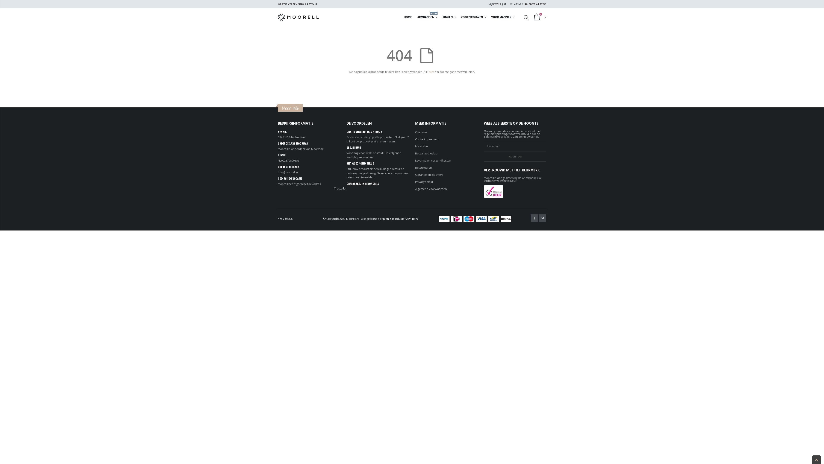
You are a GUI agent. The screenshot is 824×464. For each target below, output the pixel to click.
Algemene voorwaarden (431, 189)
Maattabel (422, 146)
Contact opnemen (426, 139)
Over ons (421, 132)
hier (431, 72)
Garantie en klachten (429, 175)
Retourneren (423, 167)
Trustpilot (340, 188)
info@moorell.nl (288, 172)
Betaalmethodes (426, 153)
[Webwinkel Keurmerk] (493, 191)
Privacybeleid (424, 182)
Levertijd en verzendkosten (433, 160)
